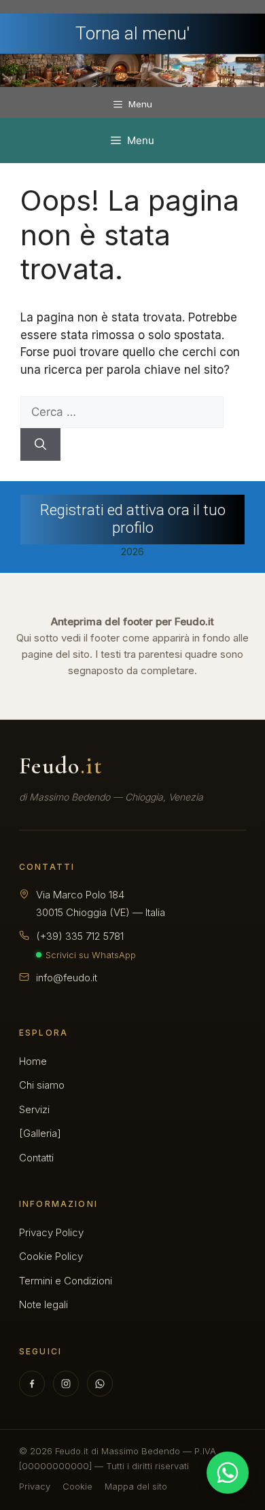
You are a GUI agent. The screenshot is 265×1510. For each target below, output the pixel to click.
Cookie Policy (51, 1256)
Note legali (43, 1304)
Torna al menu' (132, 33)
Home (33, 1061)
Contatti (36, 1157)
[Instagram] (66, 1384)
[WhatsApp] (100, 1384)
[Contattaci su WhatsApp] (228, 1473)
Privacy (34, 1486)
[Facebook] (32, 1384)
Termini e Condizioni (65, 1280)
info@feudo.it (66, 977)
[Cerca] (40, 444)
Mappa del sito (136, 1486)
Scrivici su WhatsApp (91, 954)
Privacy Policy (51, 1232)
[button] (132, 519)
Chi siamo (42, 1084)
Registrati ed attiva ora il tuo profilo (133, 519)
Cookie (77, 1486)
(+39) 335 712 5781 (80, 936)
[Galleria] (40, 1133)
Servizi (34, 1109)
